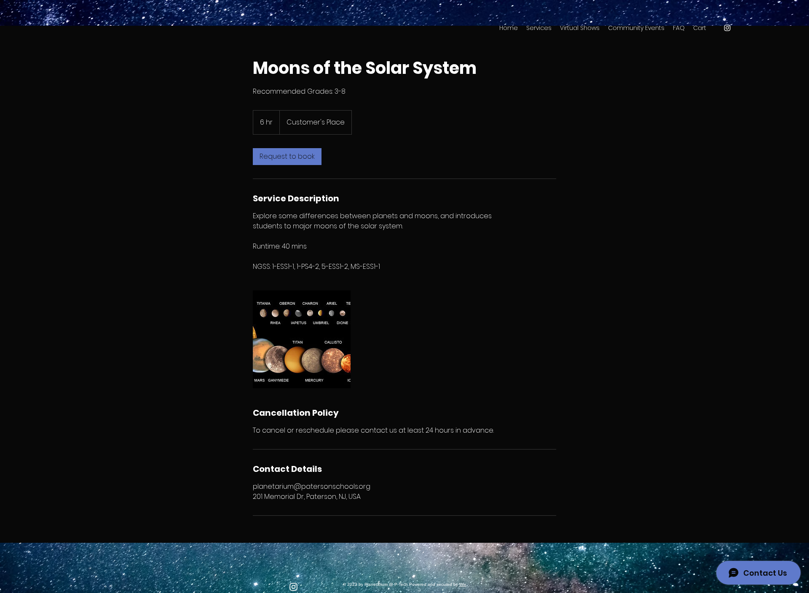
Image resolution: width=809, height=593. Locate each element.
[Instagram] (293, 587)
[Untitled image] (302, 339)
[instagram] (727, 28)
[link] (287, 156)
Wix (462, 584)
